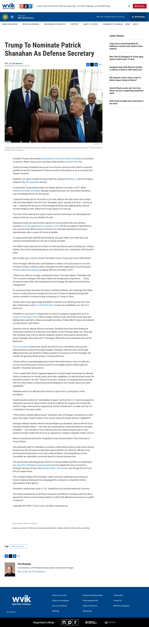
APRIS (127, 24)
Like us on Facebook (59, 606)
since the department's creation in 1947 (40, 226)
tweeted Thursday (73, 162)
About (136, 24)
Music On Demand (31, 24)
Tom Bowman (17, 63)
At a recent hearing (21, 346)
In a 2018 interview (44, 305)
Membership (87, 611)
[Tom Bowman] (10, 569)
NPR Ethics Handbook (121, 606)
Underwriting (118, 595)
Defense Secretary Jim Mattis (26, 190)
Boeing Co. (72, 179)
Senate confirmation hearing (26, 270)
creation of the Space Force (25, 317)
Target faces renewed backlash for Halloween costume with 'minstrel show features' (126, 46)
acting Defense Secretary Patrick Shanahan (61, 158)
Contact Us (117, 601)
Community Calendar (113, 24)
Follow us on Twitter (59, 595)
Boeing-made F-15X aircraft (54, 468)
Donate (140, 6)
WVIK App (55, 611)
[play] (5, 17)
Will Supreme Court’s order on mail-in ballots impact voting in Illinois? (125, 78)
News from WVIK (10, 24)
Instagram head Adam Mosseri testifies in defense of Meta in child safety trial (125, 68)
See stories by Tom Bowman (31, 571)
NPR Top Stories (18, 546)
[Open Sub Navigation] (19, 24)
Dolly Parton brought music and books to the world (126, 102)
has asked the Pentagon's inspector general (33, 465)
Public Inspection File (90, 601)
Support (74, 24)
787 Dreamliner (33, 182)
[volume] (12, 17)
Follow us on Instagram (60, 601)
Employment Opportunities (93, 595)
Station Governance (90, 606)
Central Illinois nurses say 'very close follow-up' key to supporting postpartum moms (126, 90)
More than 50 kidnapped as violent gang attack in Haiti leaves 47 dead (126, 57)
